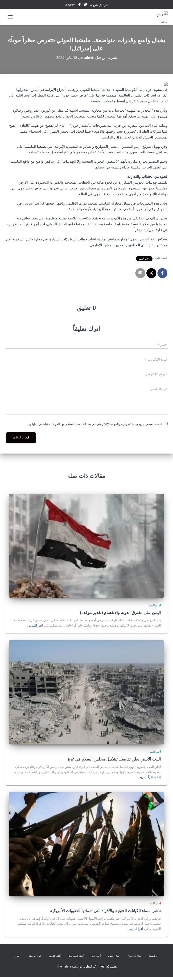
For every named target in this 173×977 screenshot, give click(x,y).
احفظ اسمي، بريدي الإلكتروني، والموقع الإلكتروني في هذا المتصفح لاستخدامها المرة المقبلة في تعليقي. (95, 424)
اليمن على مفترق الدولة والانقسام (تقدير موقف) (120, 612)
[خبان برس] (157, 17)
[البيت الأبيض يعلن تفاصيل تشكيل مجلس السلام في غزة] (86, 692)
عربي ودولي (35, 955)
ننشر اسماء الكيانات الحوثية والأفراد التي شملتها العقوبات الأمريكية (105, 910)
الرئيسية (153, 955)
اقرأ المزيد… (35, 625)
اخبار (17, 955)
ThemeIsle (63, 966)
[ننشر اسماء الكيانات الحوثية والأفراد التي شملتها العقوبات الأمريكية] (86, 844)
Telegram (70, 5)
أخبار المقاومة (76, 955)
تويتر (85, 5)
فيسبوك (79, 5)
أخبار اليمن (144, 258)
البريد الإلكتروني (99, 5)
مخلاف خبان (134, 955)
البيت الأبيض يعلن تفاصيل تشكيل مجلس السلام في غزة (114, 759)
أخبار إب (96, 955)
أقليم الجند (55, 955)
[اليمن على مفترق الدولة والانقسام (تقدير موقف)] (86, 545)
